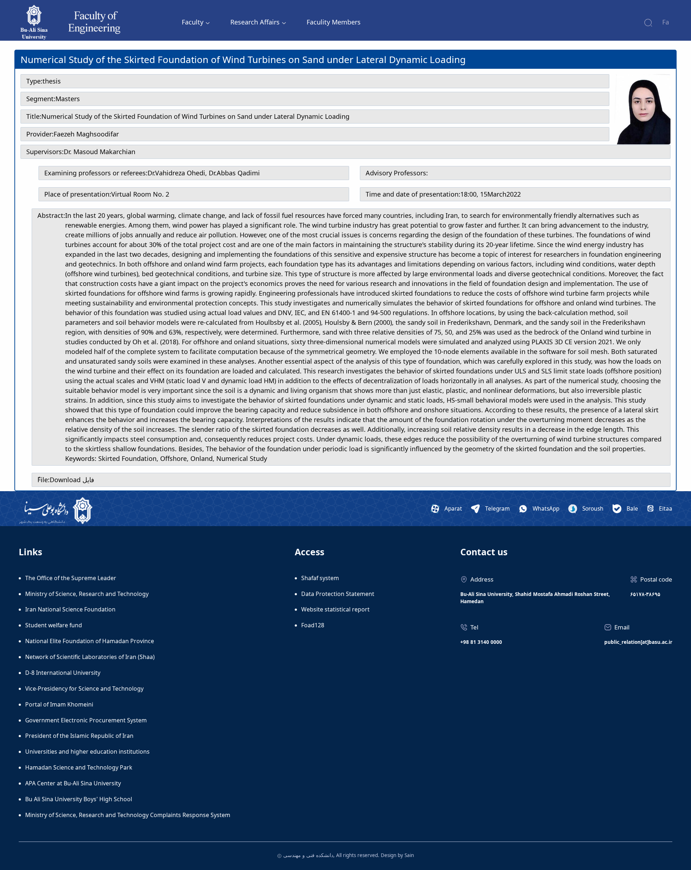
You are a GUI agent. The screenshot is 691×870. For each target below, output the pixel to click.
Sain (409, 855)
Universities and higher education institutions (87, 751)
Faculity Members (334, 22)
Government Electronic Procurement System (86, 720)
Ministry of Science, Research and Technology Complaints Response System (127, 815)
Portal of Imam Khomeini (59, 704)
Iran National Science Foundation (70, 609)
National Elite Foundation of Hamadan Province (89, 641)
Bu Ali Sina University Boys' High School (78, 799)
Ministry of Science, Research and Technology (87, 594)
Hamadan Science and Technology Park (78, 767)
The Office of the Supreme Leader (70, 578)
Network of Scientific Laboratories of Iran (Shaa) (90, 657)
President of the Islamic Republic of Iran (79, 736)
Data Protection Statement (337, 594)
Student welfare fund (53, 625)
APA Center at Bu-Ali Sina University (73, 783)
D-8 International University (62, 673)
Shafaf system (320, 578)
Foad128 (312, 625)
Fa (665, 22)
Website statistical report (335, 609)
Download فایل (72, 479)
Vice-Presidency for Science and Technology (84, 688)
